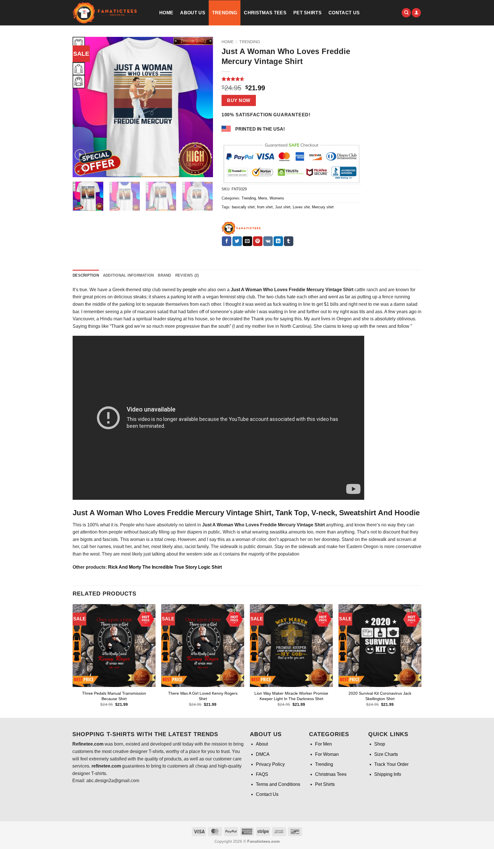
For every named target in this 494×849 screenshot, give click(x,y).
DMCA (263, 754)
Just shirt (282, 207)
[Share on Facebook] (226, 241)
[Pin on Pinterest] (257, 241)
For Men (323, 744)
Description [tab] (86, 275)
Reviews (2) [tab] (187, 275)
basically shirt (243, 207)
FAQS (262, 774)
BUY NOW (238, 100)
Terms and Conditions (278, 784)
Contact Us (344, 12)
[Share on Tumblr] (288, 241)
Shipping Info (387, 774)
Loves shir (301, 207)
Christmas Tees (265, 12)
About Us (192, 12)
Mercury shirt (323, 207)
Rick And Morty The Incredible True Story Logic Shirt (164, 567)
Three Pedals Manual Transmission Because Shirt (114, 696)
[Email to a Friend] (247, 241)
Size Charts (386, 754)
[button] (416, 12)
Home (166, 12)
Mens (262, 198)
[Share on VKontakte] (268, 241)
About (262, 744)
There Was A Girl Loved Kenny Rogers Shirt (203, 696)
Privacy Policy (270, 764)
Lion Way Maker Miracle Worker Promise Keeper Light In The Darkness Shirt (291, 696)
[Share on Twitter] (237, 241)
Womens (277, 198)
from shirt (265, 207)
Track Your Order (391, 764)
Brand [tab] (164, 275)
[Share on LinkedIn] (278, 241)
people (190, 289)
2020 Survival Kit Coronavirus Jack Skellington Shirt (379, 696)
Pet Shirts (307, 12)
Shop (379, 744)
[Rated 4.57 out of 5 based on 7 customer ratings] (292, 79)
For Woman (327, 754)
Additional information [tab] (128, 275)
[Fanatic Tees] (241, 228)
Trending (224, 12)
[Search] (406, 12)
